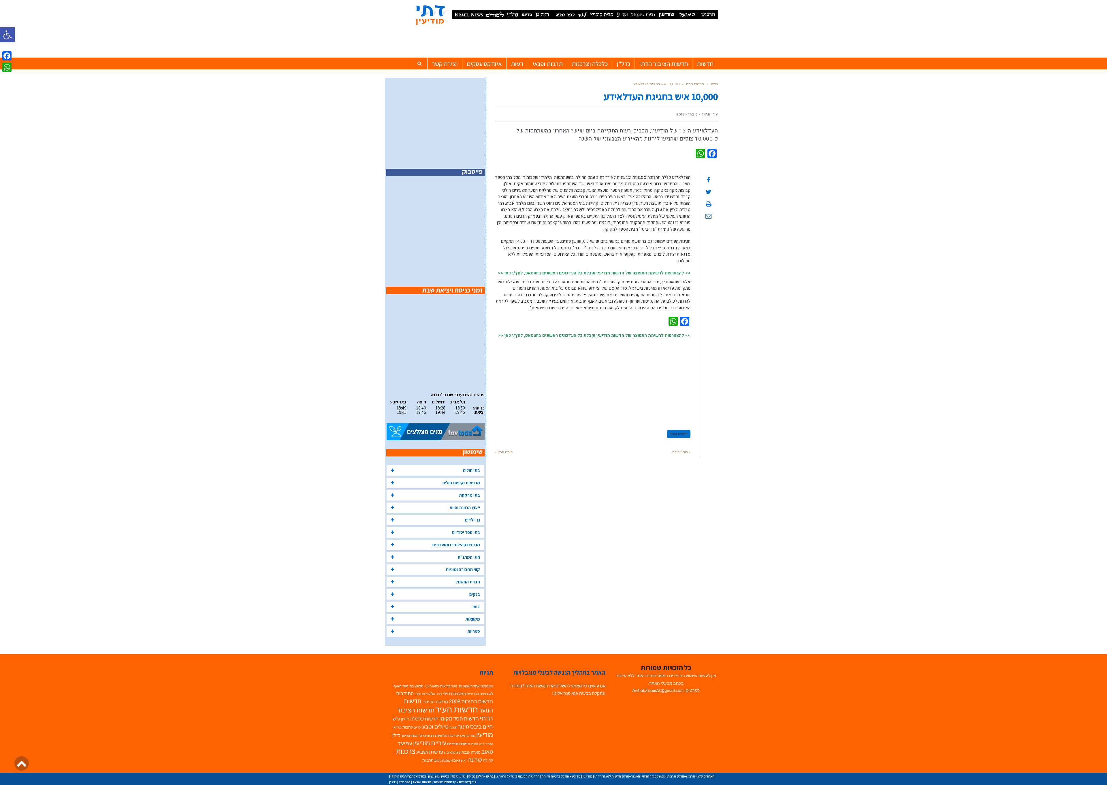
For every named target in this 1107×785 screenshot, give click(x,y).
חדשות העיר (679, 434)
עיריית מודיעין (429, 743)
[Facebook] (7, 56)
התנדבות (405, 693)
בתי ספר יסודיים (466, 532)
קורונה (475, 760)
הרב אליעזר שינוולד (428, 694)
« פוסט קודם (681, 452)
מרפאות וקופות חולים (461, 483)
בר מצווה (422, 686)
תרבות (428, 760)
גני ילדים (472, 520)
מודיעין (484, 734)
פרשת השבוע (429, 752)
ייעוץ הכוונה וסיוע (465, 507)
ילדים (417, 727)
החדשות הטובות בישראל (523, 776)
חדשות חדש (695, 84)
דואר (475, 606)
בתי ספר (408, 686)
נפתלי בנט (486, 744)
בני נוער (456, 686)
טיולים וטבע (435, 726)
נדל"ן (395, 735)
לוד (474, 782)
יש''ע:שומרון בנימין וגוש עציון (447, 776)
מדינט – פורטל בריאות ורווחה (561, 776)
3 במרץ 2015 (687, 114)
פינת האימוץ (452, 752)
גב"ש (471, 776)
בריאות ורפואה (440, 686)
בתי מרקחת (469, 495)
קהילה (488, 760)
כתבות (407, 727)
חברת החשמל (467, 582)
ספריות (473, 631)
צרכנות (405, 751)
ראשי (714, 84)
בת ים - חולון (485, 776)
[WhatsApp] (7, 67)
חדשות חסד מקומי (459, 718)
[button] (7, 34)
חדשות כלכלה (424, 719)
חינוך (463, 727)
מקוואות (472, 619)
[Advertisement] (592, 381)
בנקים (474, 594)
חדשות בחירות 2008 (471, 701)
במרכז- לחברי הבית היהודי (408, 776)
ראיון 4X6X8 (459, 760)
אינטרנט (487, 686)
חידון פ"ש (401, 718)
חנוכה (453, 727)
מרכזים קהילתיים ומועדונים (456, 545)
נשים (474, 744)
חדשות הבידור (435, 701)
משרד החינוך (410, 735)
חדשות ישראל (422, 782)
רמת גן (500, 776)
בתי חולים (471, 470)
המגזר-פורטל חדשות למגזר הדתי (617, 776)
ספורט (464, 743)
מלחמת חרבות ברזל (433, 735)
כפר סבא (405, 782)
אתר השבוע (471, 686)
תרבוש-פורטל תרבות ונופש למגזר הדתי (668, 776)
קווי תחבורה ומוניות (463, 569)
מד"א (398, 727)
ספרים (452, 744)
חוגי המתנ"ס (469, 557)
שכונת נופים (442, 760)
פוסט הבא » (504, 452)
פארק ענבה (471, 752)
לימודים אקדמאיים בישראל (451, 782)
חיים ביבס (481, 726)
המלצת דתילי (454, 693)
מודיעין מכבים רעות (461, 735)
